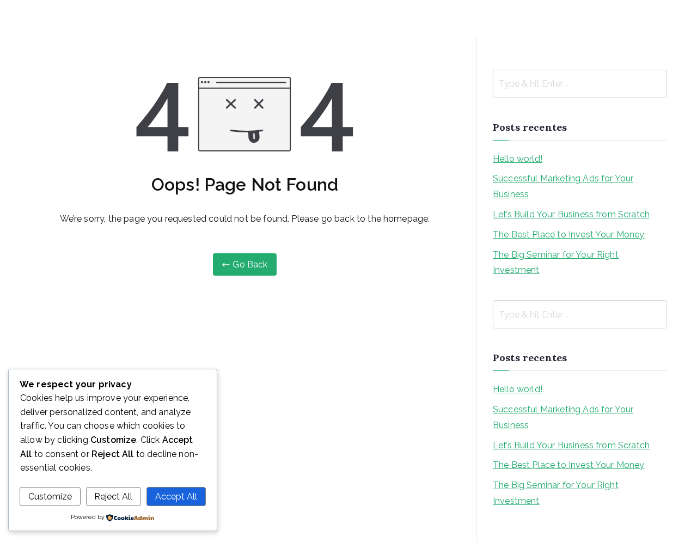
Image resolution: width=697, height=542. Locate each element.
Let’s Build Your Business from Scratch (571, 214)
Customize (50, 496)
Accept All (176, 496)
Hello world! (517, 159)
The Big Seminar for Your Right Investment (556, 262)
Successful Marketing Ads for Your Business (563, 186)
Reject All (113, 496)
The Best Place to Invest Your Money (569, 234)
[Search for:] (580, 84)
